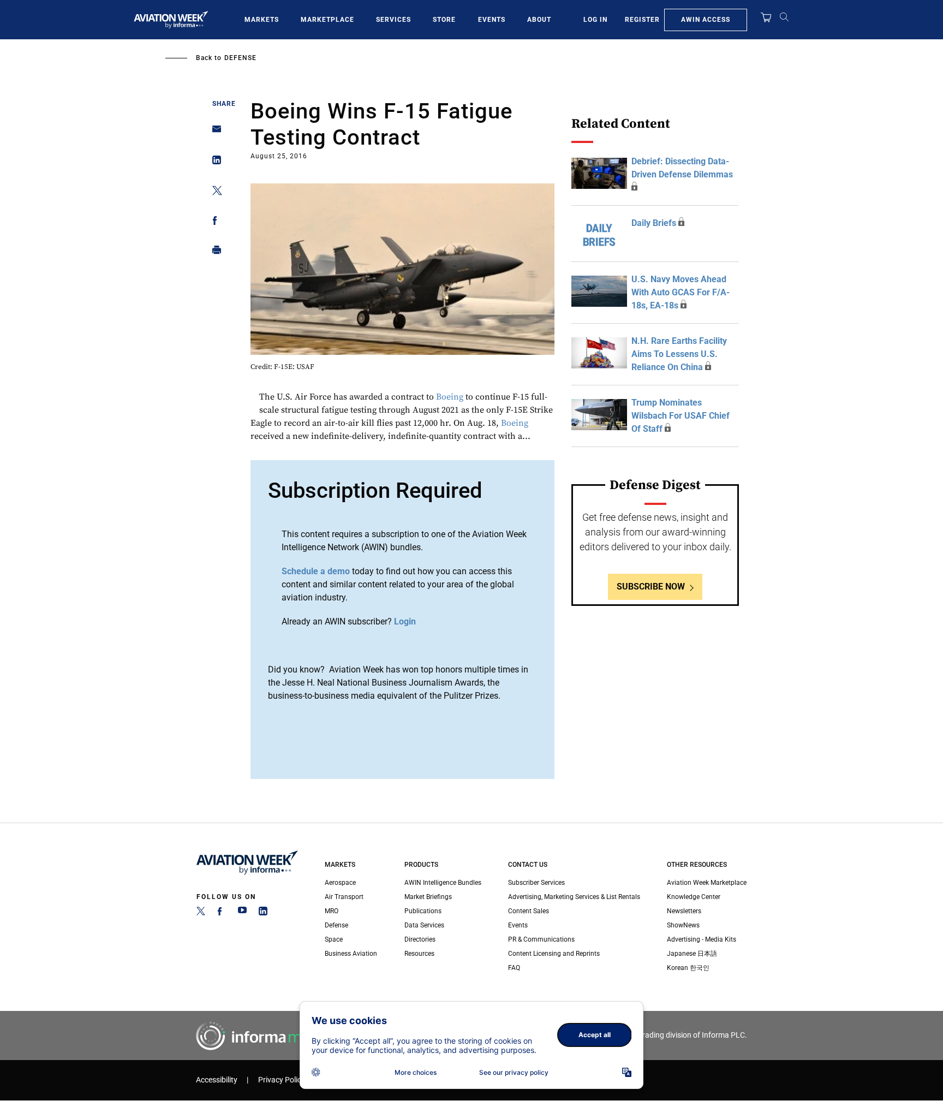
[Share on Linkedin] (213, 162)
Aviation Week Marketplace (707, 882)
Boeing (449, 396)
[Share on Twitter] (213, 192)
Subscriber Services (536, 882)
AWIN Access (705, 19)
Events (491, 19)
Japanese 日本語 (692, 953)
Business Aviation (351, 953)
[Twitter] (200, 913)
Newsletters (684, 911)
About (539, 19)
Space (334, 939)
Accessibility (216, 1080)
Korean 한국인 (688, 968)
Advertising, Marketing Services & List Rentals (574, 897)
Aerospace (340, 882)
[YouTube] (242, 913)
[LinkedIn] (263, 913)
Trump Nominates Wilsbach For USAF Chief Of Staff (680, 415)
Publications (422, 911)
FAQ (514, 968)
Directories (419, 939)
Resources (419, 953)
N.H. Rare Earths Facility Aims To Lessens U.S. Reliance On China (679, 354)
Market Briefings (428, 897)
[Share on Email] (213, 132)
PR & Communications (541, 939)
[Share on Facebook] (213, 222)
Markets (261, 19)
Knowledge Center (693, 897)
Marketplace (327, 19)
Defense (240, 58)
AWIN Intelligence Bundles (442, 882)
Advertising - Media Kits (701, 939)
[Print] (213, 252)
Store (444, 19)
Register (642, 19)
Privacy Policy (281, 1080)
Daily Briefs (653, 223)
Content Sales (528, 911)
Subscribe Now (651, 586)
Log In (595, 19)
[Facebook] (221, 913)
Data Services (424, 925)
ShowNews (683, 925)
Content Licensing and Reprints (554, 953)
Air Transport (344, 897)
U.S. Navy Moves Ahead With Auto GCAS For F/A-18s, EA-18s (680, 292)
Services (393, 19)
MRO (331, 911)
